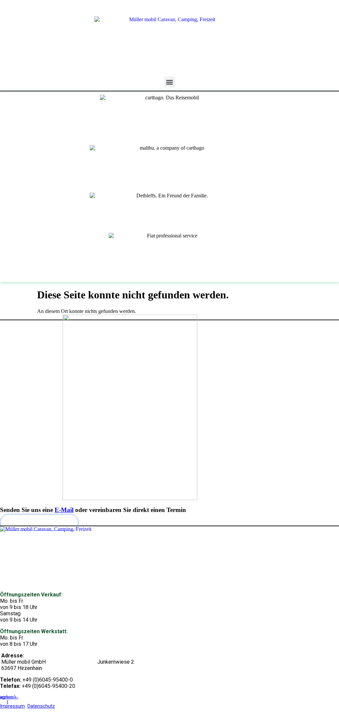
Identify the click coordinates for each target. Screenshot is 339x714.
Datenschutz (41, 706)
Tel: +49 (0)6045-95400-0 (310, 8)
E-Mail (64, 509)
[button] (169, 81)
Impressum (12, 706)
